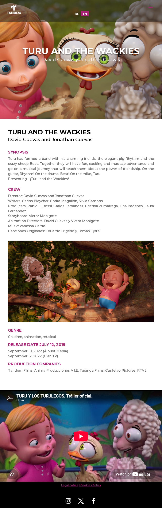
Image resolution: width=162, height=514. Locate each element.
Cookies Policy (90, 485)
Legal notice (69, 485)
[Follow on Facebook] (93, 500)
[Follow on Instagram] (68, 500)
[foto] (81, 322)
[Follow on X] (81, 500)
